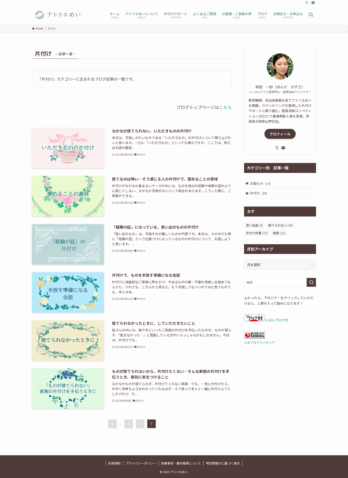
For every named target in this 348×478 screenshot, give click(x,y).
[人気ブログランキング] (254, 337)
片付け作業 (257, 233)
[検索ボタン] (311, 15)
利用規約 (114, 463)
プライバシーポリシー (140, 463)
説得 (279, 233)
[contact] (313, 2)
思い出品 (254, 225)
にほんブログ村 (276, 320)
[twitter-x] (307, 2)
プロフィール (280, 133)
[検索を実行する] (311, 282)
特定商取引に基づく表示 (223, 463)
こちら (225, 107)
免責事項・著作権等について (181, 463)
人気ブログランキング (259, 342)
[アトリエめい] (58, 15)
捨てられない (280, 225)
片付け (258, 193)
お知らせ (260, 183)
